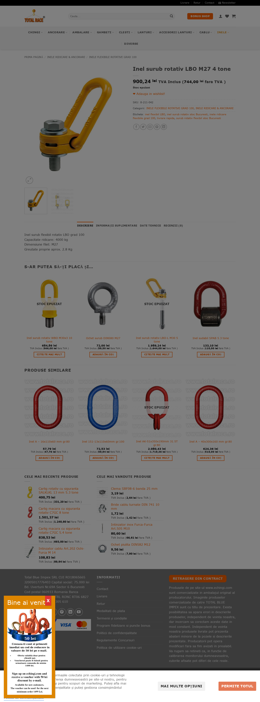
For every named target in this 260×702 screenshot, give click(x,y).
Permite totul (237, 686)
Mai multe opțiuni (181, 686)
